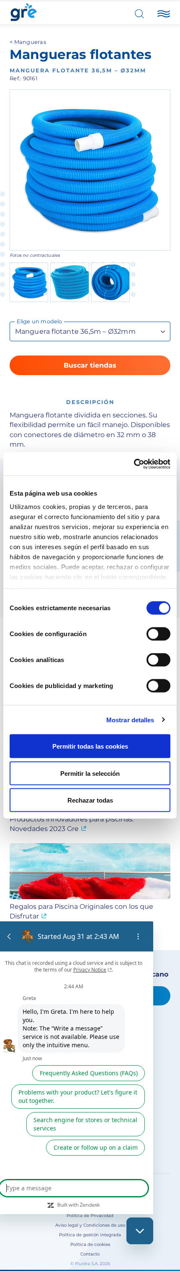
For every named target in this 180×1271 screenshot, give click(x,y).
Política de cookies (90, 1244)
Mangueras (30, 42)
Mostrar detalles (130, 719)
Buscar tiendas (90, 365)
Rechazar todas (90, 800)
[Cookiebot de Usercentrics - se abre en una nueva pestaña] (133, 463)
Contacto (90, 1254)
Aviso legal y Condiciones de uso (90, 1225)
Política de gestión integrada (90, 1235)
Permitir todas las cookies (90, 746)
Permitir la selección (90, 773)
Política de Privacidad (90, 1215)
